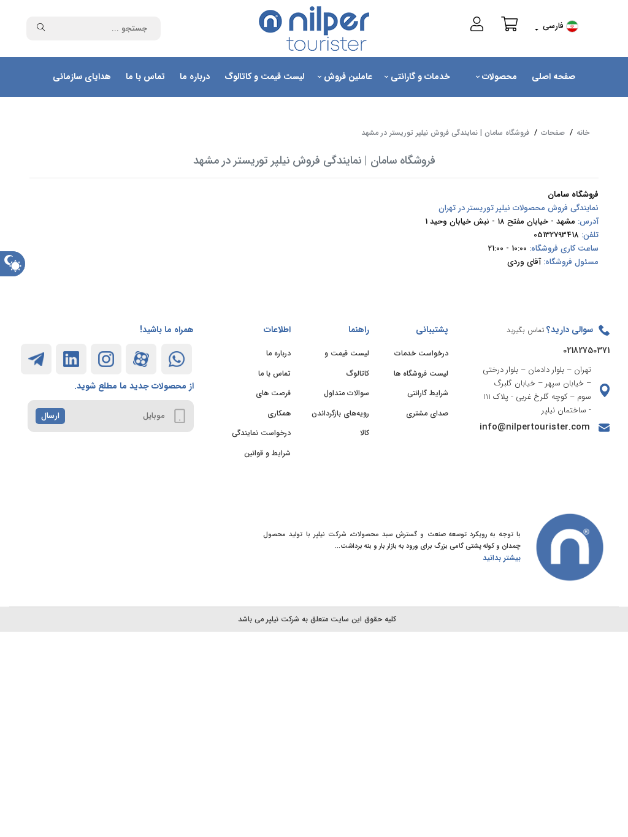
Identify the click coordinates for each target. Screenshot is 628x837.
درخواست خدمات (421, 353)
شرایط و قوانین (267, 453)
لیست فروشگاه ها (421, 373)
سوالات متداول (346, 393)
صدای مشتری (427, 413)
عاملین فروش (346, 76)
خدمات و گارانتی (419, 76)
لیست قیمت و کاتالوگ (264, 76)
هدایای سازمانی (82, 76)
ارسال (50, 415)
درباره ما (195, 76)
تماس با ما (145, 76)
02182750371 (586, 350)
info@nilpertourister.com (535, 427)
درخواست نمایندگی (261, 433)
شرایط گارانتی (427, 393)
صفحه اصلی (553, 76)
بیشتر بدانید (502, 558)
